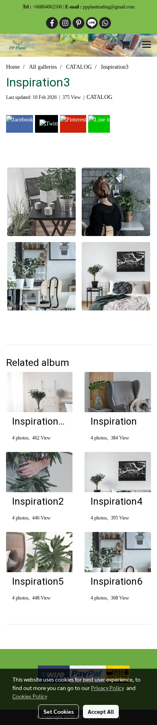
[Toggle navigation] (146, 45)
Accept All (101, 711)
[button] (106, 45)
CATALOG (99, 97)
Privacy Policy (107, 687)
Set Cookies (58, 711)
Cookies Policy (29, 696)
